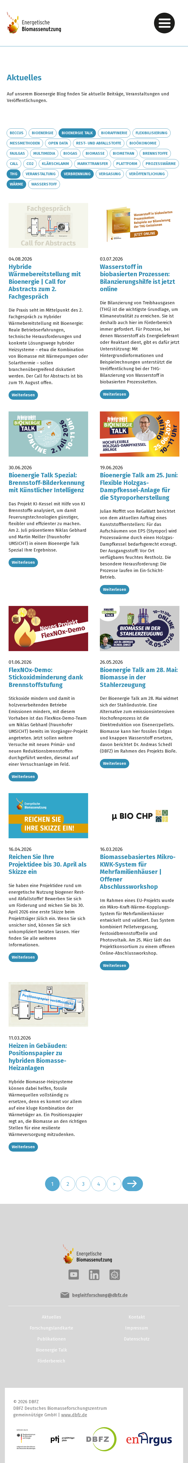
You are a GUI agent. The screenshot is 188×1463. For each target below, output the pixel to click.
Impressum (136, 1328)
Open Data (58, 143)
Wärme (16, 184)
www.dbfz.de (74, 1415)
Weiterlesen (23, 395)
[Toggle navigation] (164, 23)
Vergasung (110, 174)
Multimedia (44, 153)
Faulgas (17, 153)
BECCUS (17, 133)
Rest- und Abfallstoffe (98, 143)
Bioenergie (42, 133)
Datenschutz (137, 1339)
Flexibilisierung (151, 133)
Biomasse (95, 153)
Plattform (126, 163)
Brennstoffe (155, 153)
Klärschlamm (55, 163)
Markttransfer (92, 163)
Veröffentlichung (147, 174)
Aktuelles (51, 1317)
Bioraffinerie (114, 133)
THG (13, 174)
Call (14, 163)
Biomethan (123, 153)
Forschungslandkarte (51, 1328)
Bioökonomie (142, 143)
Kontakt (137, 1317)
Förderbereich (51, 1361)
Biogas (70, 153)
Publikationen (51, 1339)
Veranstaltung (41, 174)
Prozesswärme (161, 163)
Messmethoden (25, 143)
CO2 (30, 163)
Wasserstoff (44, 184)
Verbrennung (77, 174)
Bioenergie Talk (77, 133)
